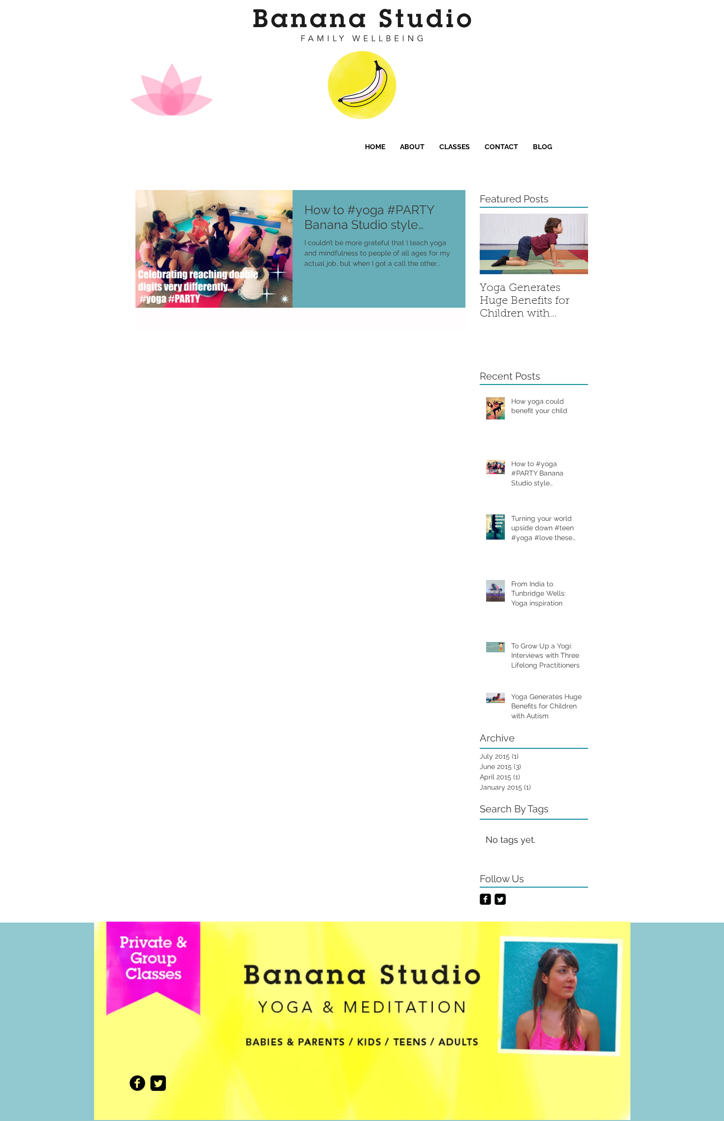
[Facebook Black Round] (137, 1083)
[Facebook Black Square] (485, 899)
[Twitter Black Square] (500, 899)
